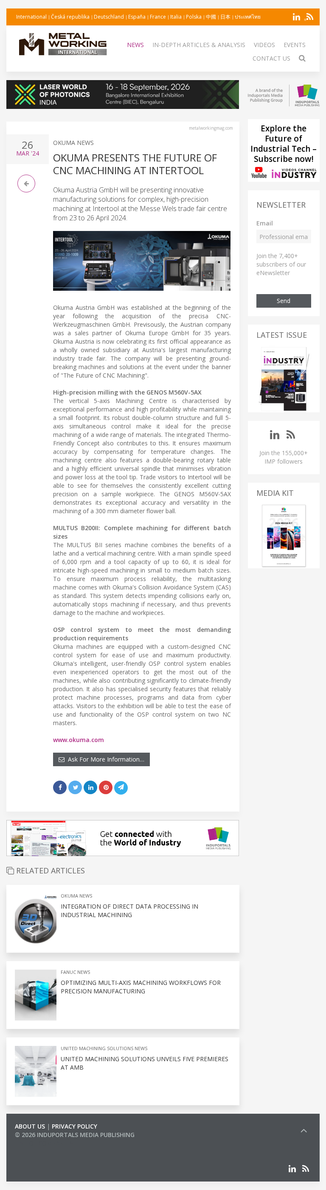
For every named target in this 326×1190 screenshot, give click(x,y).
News (135, 45)
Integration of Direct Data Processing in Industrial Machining (129, 910)
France (158, 16)
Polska (194, 16)
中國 (211, 16)
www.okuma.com (78, 740)
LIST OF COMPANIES (44, 1143)
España (137, 16)
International (31, 16)
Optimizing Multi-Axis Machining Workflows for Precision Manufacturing (141, 987)
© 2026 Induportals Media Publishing (75, 1135)
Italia (176, 16)
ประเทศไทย (248, 16)
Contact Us (271, 58)
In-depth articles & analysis (198, 45)
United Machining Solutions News (104, 1048)
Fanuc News (75, 972)
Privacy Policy (74, 1126)
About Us (30, 1126)
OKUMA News (73, 143)
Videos (264, 45)
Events (295, 45)
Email (264, 223)
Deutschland (109, 16)
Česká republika (70, 16)
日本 (225, 16)
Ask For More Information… (104, 759)
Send (283, 301)
